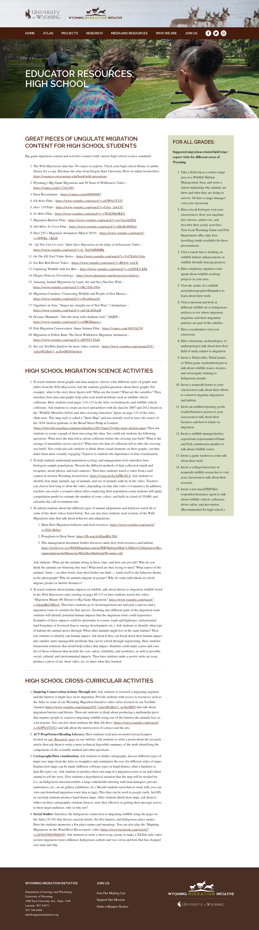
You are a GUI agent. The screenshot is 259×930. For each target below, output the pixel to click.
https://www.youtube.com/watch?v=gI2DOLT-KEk (114, 269)
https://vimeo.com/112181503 (53, 188)
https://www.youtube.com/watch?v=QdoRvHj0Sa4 (103, 226)
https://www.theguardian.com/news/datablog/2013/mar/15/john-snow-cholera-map (90, 428)
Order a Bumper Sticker (112, 906)
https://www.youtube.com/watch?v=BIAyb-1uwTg (105, 262)
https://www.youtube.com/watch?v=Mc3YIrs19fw (66, 287)
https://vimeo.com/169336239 (122, 328)
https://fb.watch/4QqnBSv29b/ (96, 536)
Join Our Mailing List (111, 893)
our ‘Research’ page (61, 739)
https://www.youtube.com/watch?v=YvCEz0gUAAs (110, 256)
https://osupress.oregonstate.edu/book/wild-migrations (70, 176)
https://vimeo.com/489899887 (81, 194)
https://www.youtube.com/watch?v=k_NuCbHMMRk (68, 250)
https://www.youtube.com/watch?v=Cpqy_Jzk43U (89, 207)
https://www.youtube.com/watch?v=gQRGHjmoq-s (67, 322)
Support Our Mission (111, 899)
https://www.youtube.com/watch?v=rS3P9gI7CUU (89, 200)
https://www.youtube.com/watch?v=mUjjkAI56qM (67, 310)
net (94, 792)
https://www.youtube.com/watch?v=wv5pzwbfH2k (102, 220)
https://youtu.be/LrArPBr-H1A (110, 476)
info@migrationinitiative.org (42, 914)
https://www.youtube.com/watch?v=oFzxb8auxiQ (66, 298)
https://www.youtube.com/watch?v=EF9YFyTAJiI (66, 340)
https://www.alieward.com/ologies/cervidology (108, 275)
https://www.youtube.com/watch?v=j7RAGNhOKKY (90, 213)
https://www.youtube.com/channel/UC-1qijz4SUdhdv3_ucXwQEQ (90, 707)
